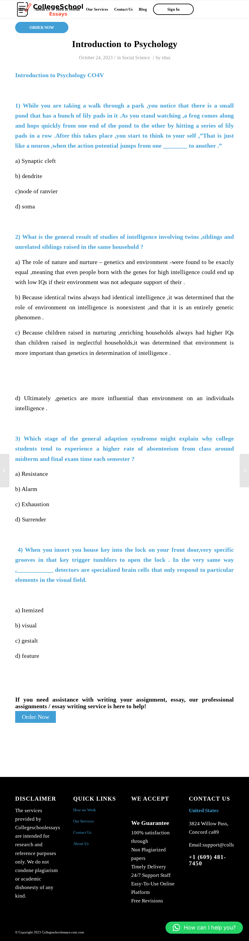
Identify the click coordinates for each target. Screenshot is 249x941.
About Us (81, 843)
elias (166, 57)
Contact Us (82, 832)
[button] (204, 928)
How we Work (84, 810)
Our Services (83, 821)
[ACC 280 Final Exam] (4, 470)
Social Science (136, 57)
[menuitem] (23, 9)
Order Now (35, 717)
